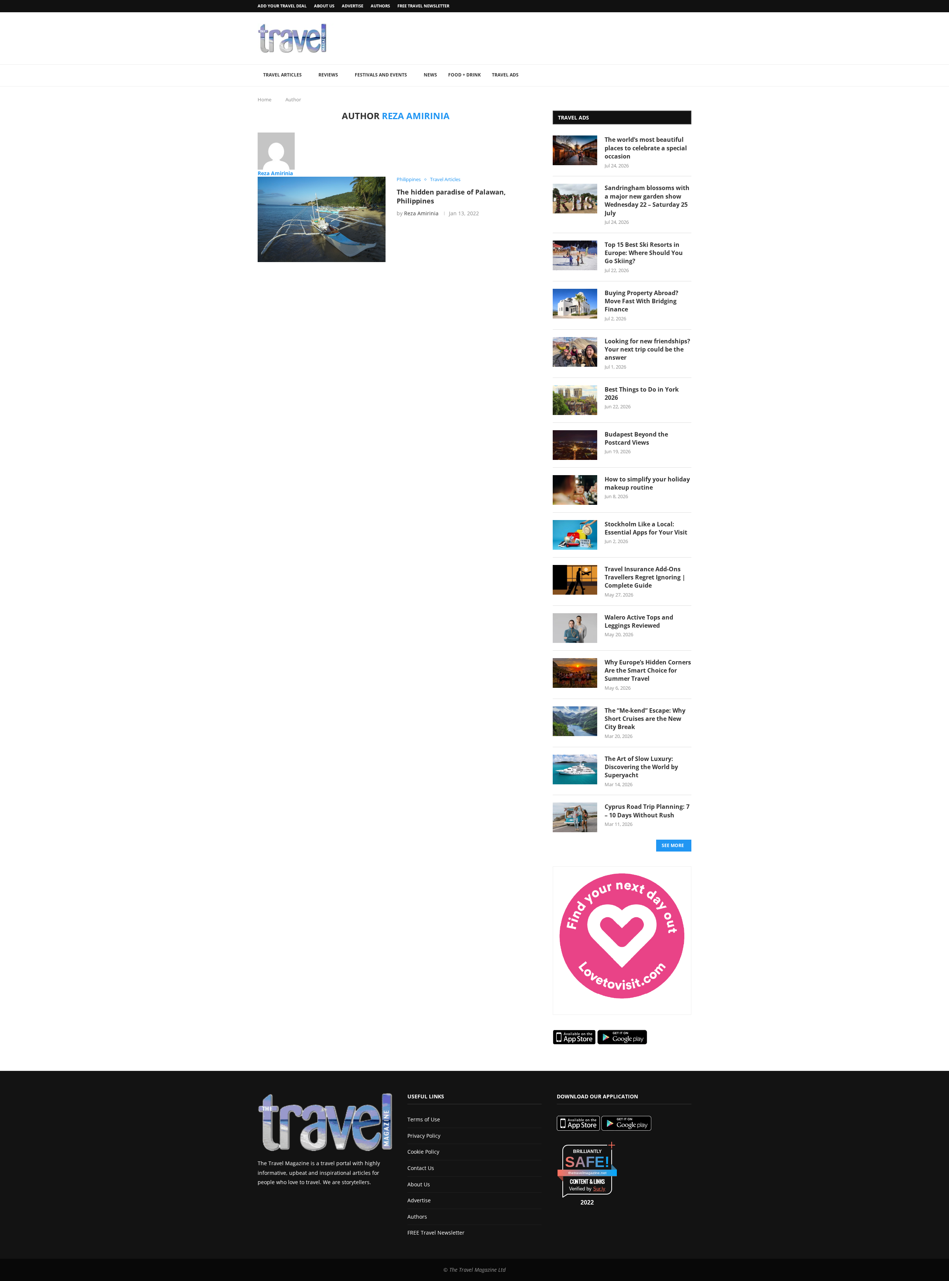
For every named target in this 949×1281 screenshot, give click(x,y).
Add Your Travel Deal (282, 6)
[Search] (687, 75)
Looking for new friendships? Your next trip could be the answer (647, 349)
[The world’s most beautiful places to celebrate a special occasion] (575, 150)
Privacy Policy (423, 1135)
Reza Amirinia (275, 173)
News (430, 75)
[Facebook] (670, 6)
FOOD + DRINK (464, 75)
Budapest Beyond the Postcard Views (636, 438)
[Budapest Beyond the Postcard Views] (575, 445)
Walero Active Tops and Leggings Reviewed (639, 621)
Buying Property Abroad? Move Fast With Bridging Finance (641, 301)
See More (673, 845)
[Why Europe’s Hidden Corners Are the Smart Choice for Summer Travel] (575, 673)
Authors (380, 6)
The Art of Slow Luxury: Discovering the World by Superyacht (641, 767)
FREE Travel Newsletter (423, 6)
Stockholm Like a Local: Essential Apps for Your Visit (646, 528)
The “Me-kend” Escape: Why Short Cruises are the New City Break (645, 718)
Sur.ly (599, 1189)
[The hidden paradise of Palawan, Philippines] (322, 219)
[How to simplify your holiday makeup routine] (575, 490)
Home (264, 99)
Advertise (352, 6)
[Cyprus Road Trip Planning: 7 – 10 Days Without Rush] (575, 817)
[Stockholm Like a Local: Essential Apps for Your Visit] (575, 535)
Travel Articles (282, 75)
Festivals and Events (381, 75)
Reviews (328, 75)
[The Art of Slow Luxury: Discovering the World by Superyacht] (575, 769)
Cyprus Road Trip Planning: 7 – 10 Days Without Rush (647, 811)
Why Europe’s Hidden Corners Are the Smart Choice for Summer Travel (648, 670)
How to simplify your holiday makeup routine (647, 483)
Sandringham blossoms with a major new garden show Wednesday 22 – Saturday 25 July (647, 200)
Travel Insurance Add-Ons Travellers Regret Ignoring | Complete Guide (645, 577)
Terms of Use (423, 1119)
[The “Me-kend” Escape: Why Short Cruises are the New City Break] (575, 721)
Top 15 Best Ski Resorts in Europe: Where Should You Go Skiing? (644, 253)
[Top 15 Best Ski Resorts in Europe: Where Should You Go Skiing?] (575, 255)
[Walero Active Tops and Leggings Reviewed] (575, 628)
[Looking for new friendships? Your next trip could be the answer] (575, 352)
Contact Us (420, 1167)
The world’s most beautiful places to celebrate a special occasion (646, 147)
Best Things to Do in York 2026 (642, 393)
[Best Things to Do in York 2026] (575, 400)
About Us (324, 6)
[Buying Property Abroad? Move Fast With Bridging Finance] (575, 303)
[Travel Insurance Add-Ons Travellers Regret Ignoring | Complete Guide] (575, 580)
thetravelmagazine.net (587, 1173)
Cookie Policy (423, 1151)
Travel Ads (505, 75)
